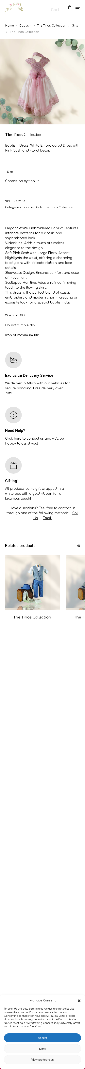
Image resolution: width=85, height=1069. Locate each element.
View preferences (42, 1059)
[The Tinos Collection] (32, 582)
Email (47, 518)
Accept (42, 1037)
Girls (75, 25)
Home (9, 25)
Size (10, 171)
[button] (79, 1001)
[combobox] (22, 181)
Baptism (25, 25)
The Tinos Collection (51, 25)
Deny (42, 1048)
